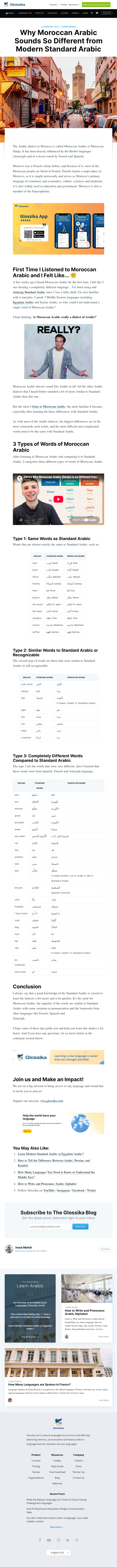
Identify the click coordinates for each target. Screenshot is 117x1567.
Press (79, 1466)
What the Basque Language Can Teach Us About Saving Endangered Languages (56, 1501)
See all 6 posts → (30, 1336)
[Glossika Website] (14, 4)
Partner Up (79, 1472)
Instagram (63, 1190)
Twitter (91, 1190)
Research (52, 13)
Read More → (57, 1527)
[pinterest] (77, 1540)
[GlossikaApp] (58, 229)
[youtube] (49, 1540)
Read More (105, 1249)
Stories (64, 13)
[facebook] (40, 1540)
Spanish (86, 13)
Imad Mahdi (23, 1247)
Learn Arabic (68, 26)
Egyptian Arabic (23, 302)
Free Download (57, 1472)
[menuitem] (25, 13)
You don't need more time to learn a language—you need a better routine (57, 1519)
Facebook (78, 1190)
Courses (36, 1460)
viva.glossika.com (51, 1101)
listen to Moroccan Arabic (48, 406)
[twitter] (67, 1540)
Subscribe (107, 13)
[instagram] (58, 1540)
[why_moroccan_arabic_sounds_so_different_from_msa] (58, 1057)
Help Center (57, 1466)
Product (39, 13)
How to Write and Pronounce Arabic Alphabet (47, 1184)
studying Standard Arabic (29, 292)
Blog (57, 1477)
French (75, 13)
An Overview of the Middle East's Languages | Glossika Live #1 (30, 1304)
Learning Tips (25, 13)
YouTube (49, 1190)
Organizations (36, 1477)
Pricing (36, 1466)
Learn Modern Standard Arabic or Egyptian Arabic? (51, 1154)
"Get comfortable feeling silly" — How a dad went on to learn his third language (30, 1315)
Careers (78, 1460)
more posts (27, 1251)
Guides (57, 1460)
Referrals (57, 1483)
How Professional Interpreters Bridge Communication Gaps (55, 1510)
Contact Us (78, 1477)
